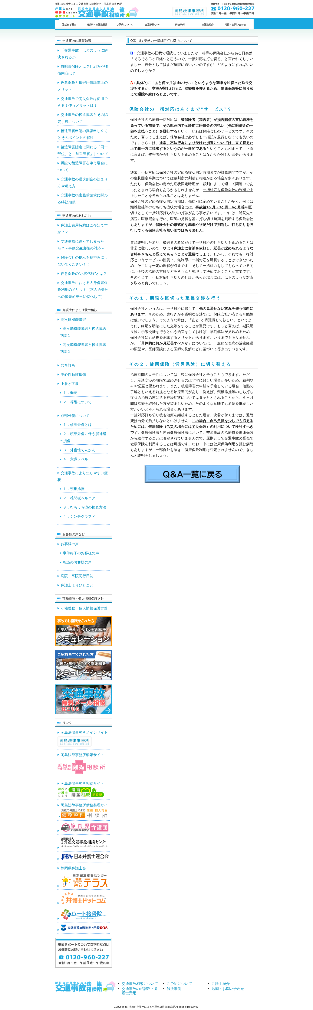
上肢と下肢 (70, 384)
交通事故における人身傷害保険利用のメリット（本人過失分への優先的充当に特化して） (82, 290)
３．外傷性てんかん (79, 450)
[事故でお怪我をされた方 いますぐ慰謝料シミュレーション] (83, 645)
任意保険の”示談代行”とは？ (84, 274)
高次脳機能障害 (73, 320)
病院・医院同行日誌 (77, 576)
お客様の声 (70, 544)
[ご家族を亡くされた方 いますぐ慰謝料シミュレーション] (83, 679)
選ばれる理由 (69, 24)
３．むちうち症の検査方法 (84, 507)
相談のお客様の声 (77, 562)
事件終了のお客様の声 (81, 553)
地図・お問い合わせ (235, 24)
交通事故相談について (140, 984)
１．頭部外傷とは (77, 425)
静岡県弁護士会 (73, 868)
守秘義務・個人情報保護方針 (84, 608)
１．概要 (70, 393)
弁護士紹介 (208, 24)
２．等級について (77, 402)
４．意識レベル (75, 459)
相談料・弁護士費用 (97, 24)
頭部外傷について (75, 416)
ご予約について (124, 24)
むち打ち (68, 365)
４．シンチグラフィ (79, 516)
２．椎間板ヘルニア (79, 498)
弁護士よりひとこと (77, 585)
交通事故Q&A (152, 24)
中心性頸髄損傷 (73, 375)
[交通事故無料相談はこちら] (83, 713)
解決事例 (180, 24)
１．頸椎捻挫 (74, 489)
